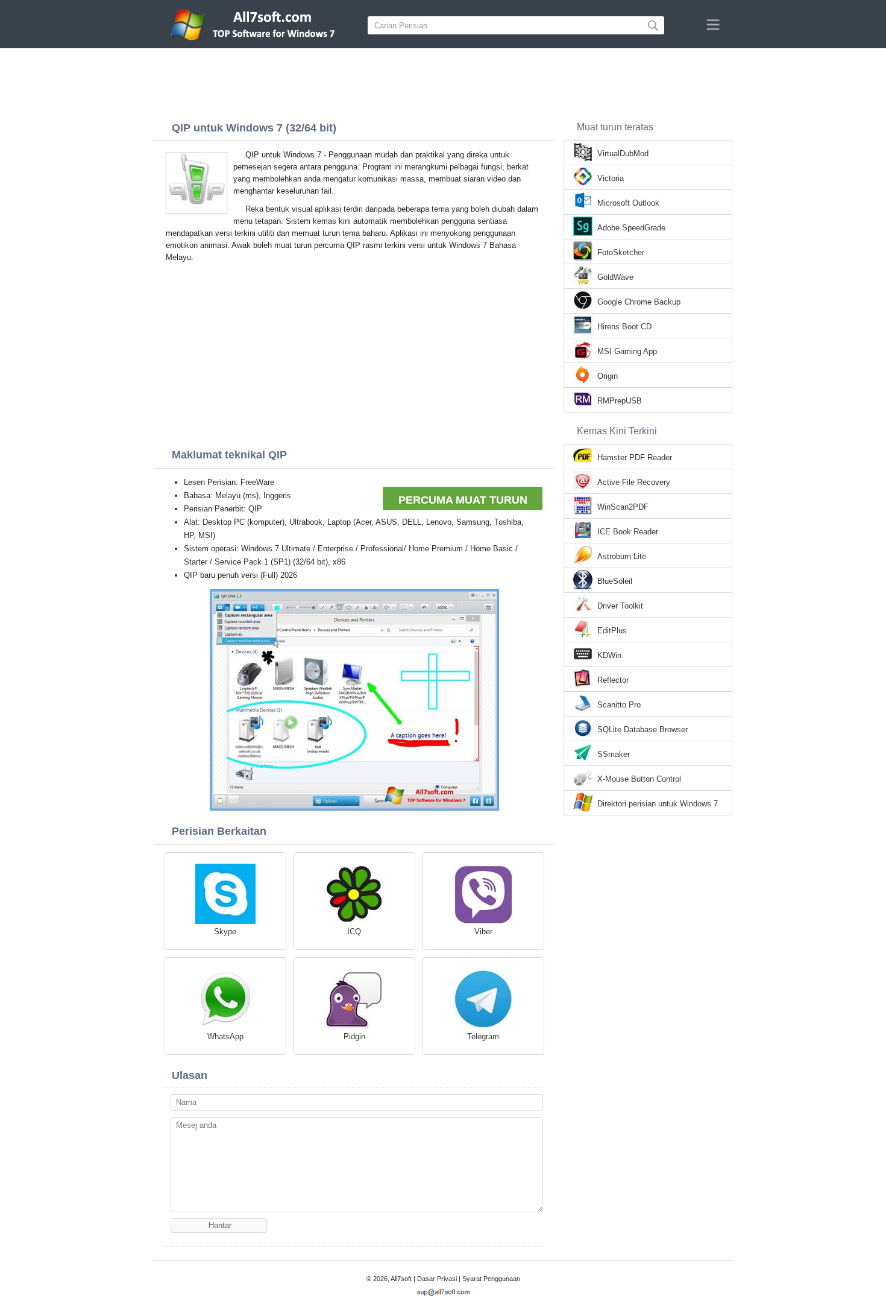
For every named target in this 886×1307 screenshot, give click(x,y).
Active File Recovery (633, 482)
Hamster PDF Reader (634, 457)
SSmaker (613, 754)
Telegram (483, 1036)
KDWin (609, 655)
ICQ (354, 931)
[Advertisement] (443, 81)
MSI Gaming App (627, 351)
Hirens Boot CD (624, 326)
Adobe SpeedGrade (631, 227)
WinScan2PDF (623, 506)
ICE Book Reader (627, 531)
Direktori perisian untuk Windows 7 (657, 803)
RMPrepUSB (619, 400)
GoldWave (615, 277)
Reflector (613, 680)
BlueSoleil (614, 581)
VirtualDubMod (623, 153)
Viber (483, 931)
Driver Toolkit (620, 605)
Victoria (610, 178)
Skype (225, 931)
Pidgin (354, 1036)
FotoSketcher (620, 252)
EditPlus (612, 630)
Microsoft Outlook (628, 202)
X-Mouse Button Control (639, 778)
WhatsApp (225, 1036)
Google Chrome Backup (638, 301)
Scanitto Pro (619, 704)
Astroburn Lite (621, 556)
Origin (607, 376)
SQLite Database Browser (642, 729)
